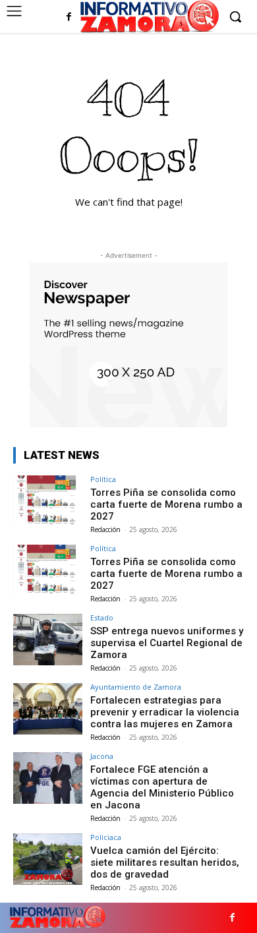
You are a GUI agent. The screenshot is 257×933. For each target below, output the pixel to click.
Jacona (101, 756)
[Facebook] (69, 17)
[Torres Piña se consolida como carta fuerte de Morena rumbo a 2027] (47, 501)
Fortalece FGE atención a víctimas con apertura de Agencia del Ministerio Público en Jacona (162, 787)
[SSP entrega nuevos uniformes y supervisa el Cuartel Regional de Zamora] (47, 640)
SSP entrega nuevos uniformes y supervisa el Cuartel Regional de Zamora (166, 643)
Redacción (105, 529)
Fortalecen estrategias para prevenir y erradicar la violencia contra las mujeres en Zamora (164, 712)
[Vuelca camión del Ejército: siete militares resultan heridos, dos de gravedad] (47, 859)
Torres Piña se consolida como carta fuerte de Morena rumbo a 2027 (166, 504)
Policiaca (105, 837)
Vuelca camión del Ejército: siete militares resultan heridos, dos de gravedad (164, 862)
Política (103, 479)
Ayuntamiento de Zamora (135, 686)
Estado (101, 617)
